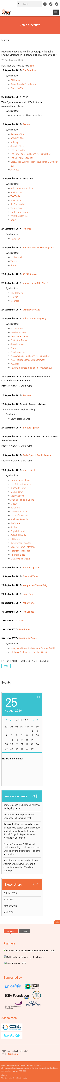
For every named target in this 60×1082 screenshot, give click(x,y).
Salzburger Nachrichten (21, 188)
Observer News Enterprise (22, 546)
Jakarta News (17, 344)
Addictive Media (21, 1078)
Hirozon (14, 296)
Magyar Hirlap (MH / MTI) (35, 282)
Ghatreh (14, 348)
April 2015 (8, 912)
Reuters (26, 124)
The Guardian (29, 70)
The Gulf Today (17, 149)
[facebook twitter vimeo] (51, 4)
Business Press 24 (19, 519)
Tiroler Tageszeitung (20, 211)
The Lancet (28, 611)
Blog (24, 931)
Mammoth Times (18, 511)
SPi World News (18, 487)
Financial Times (30, 576)
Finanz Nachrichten (20, 480)
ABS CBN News (18, 138)
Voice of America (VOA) (34, 318)
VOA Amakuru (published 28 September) (30, 355)
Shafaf (13, 265)
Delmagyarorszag (31, 309)
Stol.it (13, 219)
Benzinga (15, 507)
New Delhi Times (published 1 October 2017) (32, 367)
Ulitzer (13, 503)
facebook (45, 4)
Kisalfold (14, 300)
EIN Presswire (17, 495)
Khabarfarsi (16, 257)
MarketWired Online (20, 558)
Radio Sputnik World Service (37, 455)
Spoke (13, 527)
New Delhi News (18, 332)
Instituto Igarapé (31, 427)
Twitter (10, 931)
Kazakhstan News (19, 336)
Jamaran (27, 395)
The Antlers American (20, 483)
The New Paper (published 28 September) (30, 153)
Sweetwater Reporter (20, 542)
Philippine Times (18, 340)
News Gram (28, 593)
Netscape (15, 142)
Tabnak (14, 261)
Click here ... (13, 1054)
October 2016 (10, 893)
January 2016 (10, 905)
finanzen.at (15, 200)
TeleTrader (15, 196)
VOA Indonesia (17, 351)
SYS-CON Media (18, 535)
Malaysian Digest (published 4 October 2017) (32, 648)
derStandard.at (17, 204)
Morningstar (16, 491)
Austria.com (16, 192)
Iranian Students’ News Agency (38, 247)
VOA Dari (14, 363)
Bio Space (15, 523)
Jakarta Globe (17, 146)
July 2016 (8, 899)
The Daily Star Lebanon (21, 157)
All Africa (14, 169)
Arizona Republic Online (22, 499)
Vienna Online (17, 208)
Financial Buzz (17, 554)
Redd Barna (24, 629)
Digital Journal (17, 531)
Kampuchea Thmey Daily (35, 585)
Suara (21, 620)
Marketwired (29, 470)
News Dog (15, 238)
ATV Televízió (16, 292)
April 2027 (22, 719)
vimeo (56, 4)
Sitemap (4, 1075)
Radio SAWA (16, 88)
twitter (50, 4)
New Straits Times (27, 638)
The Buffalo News (19, 515)
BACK (6, 666)
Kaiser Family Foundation (23, 84)
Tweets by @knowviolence (13, 936)
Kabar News (28, 602)
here (31, 65)
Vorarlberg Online (18, 215)
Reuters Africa (17, 134)
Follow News (16, 328)
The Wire (27, 228)
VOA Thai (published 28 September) (27, 359)
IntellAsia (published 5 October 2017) (28, 652)
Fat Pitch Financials (20, 550)
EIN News (15, 80)
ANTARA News (30, 274)
